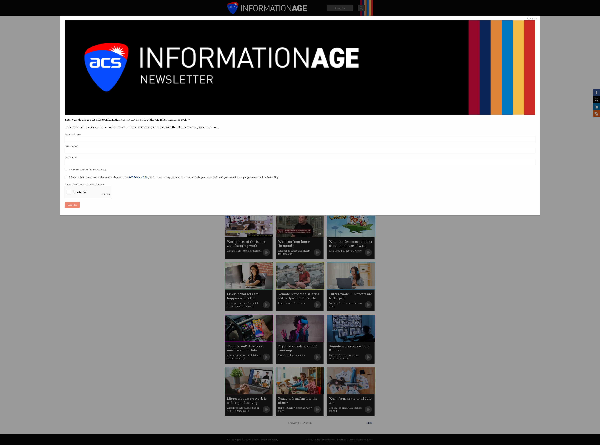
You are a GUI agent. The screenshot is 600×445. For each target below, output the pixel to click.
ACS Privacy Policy (139, 177)
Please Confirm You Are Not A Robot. (85, 184)
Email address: (73, 134)
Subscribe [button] (72, 204)
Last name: (71, 157)
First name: (71, 145)
